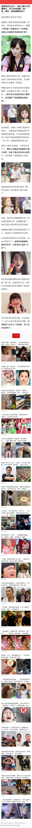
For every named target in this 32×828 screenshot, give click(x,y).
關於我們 (3, 825)
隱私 (15, 825)
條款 (13, 825)
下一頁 (16, 335)
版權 (18, 825)
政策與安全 (8, 825)
